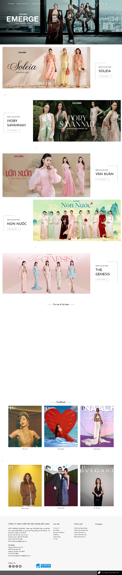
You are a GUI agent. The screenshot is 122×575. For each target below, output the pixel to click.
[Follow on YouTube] (20, 566)
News (81, 4)
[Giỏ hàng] (92, 4)
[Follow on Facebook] (10, 566)
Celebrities (74, 4)
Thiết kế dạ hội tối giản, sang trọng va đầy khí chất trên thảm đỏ (24, 394)
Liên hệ (88, 4)
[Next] (8, 90)
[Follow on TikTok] (16, 566)
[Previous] (4, 90)
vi (103, 4)
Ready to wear (36, 3)
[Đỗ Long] (61, 3)
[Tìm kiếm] (99, 4)
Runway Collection (22, 3)
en (106, 4)
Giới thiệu (11, 3)
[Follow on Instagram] (13, 566)
